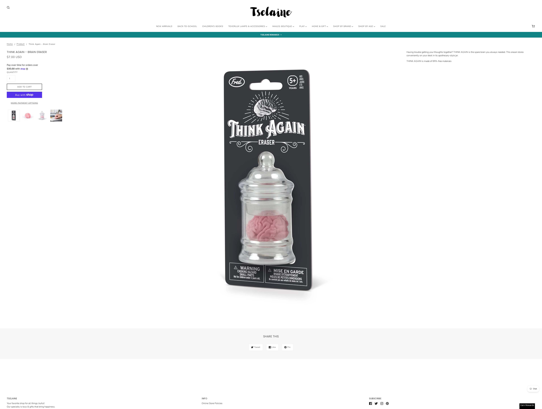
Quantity (11, 72)
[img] (8, 7)
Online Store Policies (212, 403)
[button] (271, 35)
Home (10, 44)
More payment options (24, 103)
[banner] (271, 12)
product (21, 44)
